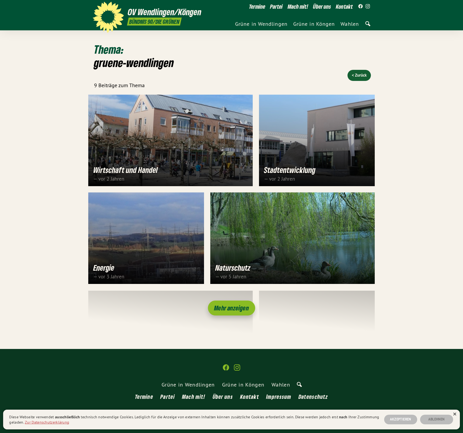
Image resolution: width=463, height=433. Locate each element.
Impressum (278, 396)
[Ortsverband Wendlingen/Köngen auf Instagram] (367, 6)
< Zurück (359, 75)
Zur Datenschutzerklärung (47, 422)
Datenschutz (313, 396)
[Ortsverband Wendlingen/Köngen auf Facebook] (360, 6)
